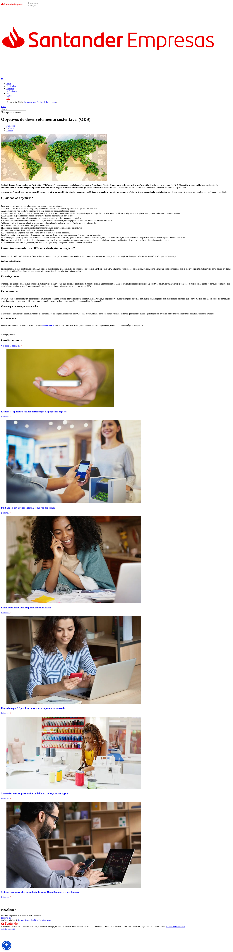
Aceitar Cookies (8, 929)
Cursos (9, 96)
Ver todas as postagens (11, 346)
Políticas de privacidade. (41, 920)
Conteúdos (11, 86)
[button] (7, 945)
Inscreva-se (6, 918)
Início (8, 83)
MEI (8, 93)
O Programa (11, 91)
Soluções (10, 88)
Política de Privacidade (46, 102)
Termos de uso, (29, 102)
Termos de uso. (24, 920)
